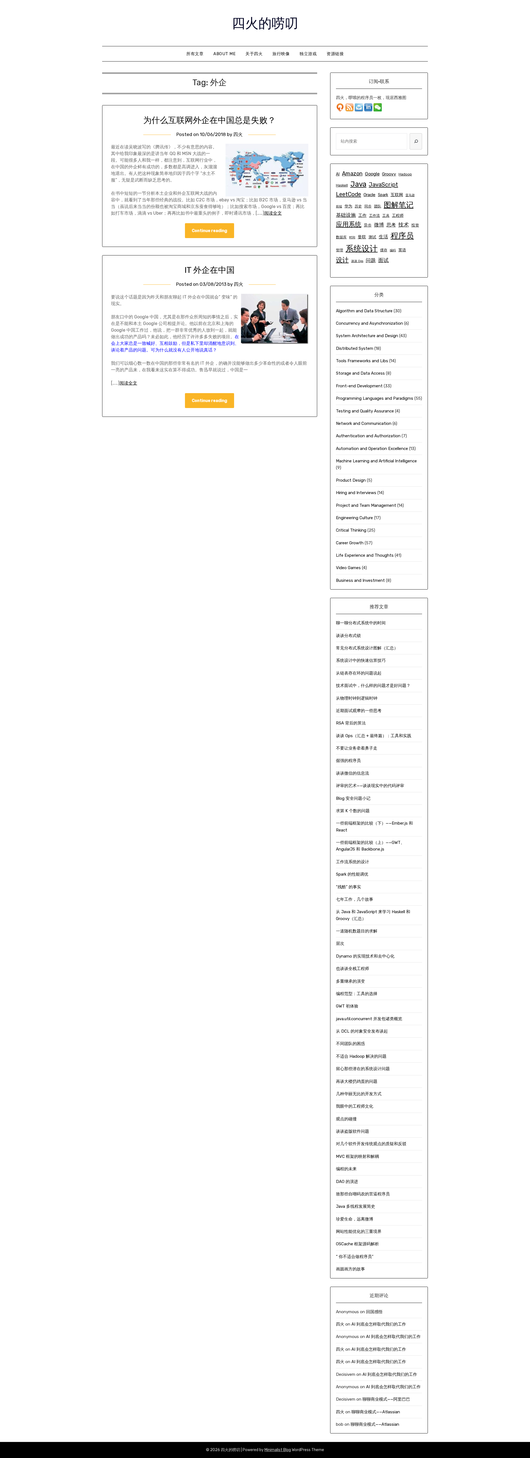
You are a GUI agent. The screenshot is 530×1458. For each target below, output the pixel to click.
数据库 (341, 237)
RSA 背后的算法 (351, 723)
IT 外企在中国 (209, 270)
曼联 (362, 236)
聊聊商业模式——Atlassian (375, 1411)
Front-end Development (359, 385)
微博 (379, 225)
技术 (403, 225)
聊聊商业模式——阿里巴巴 (386, 1399)
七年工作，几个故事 (354, 899)
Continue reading (209, 230)
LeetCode (348, 194)
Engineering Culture (354, 517)
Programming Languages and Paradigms (374, 398)
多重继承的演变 (350, 981)
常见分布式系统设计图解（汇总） (367, 648)
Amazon (352, 173)
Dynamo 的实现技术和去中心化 (365, 956)
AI (338, 174)
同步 (368, 206)
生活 (383, 236)
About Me (224, 53)
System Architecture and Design (367, 335)
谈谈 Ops (357, 261)
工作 (362, 215)
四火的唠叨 (265, 22)
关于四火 (254, 53)
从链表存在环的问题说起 (358, 673)
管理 (339, 250)
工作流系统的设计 (352, 861)
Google (372, 174)
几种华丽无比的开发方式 (358, 1093)
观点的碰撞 (346, 1118)
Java (358, 184)
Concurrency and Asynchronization (369, 323)
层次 (340, 943)
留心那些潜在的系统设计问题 (363, 1068)
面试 (383, 260)
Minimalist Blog (277, 1450)
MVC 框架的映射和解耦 (357, 1156)
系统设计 (362, 248)
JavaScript (383, 184)
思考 (391, 225)
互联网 (397, 194)
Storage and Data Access (360, 373)
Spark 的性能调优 (352, 874)
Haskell (342, 185)
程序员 (402, 235)
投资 (415, 225)
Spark (383, 195)
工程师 (398, 215)
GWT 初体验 (347, 1006)
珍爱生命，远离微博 (354, 1219)
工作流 (374, 216)
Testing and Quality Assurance (365, 411)
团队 (377, 206)
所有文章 (194, 53)
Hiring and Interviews (356, 492)
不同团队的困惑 (350, 1043)
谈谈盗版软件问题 (352, 1131)
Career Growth (350, 542)
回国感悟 (374, 1311)
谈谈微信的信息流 (352, 773)
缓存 (383, 250)
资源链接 (335, 53)
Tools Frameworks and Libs (362, 360)
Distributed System (354, 348)
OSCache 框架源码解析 (357, 1243)
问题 (371, 260)
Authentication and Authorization (368, 435)
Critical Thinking (351, 530)
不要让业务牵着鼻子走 (356, 748)
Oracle (369, 194)
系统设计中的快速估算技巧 (361, 660)
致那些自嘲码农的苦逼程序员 (363, 1194)
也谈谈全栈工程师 (352, 968)
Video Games (348, 567)
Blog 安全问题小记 (353, 798)
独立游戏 (308, 53)
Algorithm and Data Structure (364, 310)
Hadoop (405, 174)
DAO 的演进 (347, 1181)
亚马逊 (410, 195)
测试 (372, 237)
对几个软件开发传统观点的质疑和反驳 (371, 1143)
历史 (358, 206)
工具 (385, 216)
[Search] (416, 141)
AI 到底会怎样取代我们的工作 (378, 1324)
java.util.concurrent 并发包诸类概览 (369, 1018)
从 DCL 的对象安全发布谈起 (362, 1031)
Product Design (351, 480)
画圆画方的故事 (350, 1269)
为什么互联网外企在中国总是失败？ (209, 120)
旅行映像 (281, 53)
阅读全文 (273, 213)
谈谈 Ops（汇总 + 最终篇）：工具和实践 (373, 735)
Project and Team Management (366, 505)
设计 (342, 260)
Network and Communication (363, 423)
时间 (352, 237)
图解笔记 (399, 204)
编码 (393, 250)
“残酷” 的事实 (348, 886)
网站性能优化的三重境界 (358, 1231)
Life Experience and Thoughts (365, 555)
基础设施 (346, 215)
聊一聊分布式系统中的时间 (361, 622)
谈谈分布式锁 (348, 635)
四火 (238, 134)
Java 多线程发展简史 (355, 1206)
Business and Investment (360, 580)
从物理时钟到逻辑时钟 (356, 698)
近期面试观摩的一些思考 (358, 710)
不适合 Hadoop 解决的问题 (361, 1056)
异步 (368, 225)
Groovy (389, 174)
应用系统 (348, 224)
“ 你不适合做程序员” (354, 1256)
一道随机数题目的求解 (356, 931)
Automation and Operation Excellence (372, 448)
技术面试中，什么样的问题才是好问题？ (373, 685)
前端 (339, 206)
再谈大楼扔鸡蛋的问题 (356, 1081)
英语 (402, 250)
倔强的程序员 (348, 760)
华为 (348, 206)
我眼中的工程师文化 (354, 1106)
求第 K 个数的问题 (353, 810)
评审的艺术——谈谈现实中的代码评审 (370, 785)
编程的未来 (346, 1168)
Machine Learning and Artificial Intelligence (376, 461)
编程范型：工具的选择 (356, 993)
